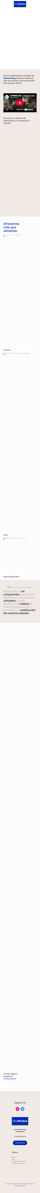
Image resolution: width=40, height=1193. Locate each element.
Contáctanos (20, 1143)
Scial (24, 1186)
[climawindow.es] (20, 4)
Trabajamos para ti (18, 1163)
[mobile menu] (37, 4)
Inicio (13, 1159)
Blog (13, 1157)
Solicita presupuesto (19, 1161)
